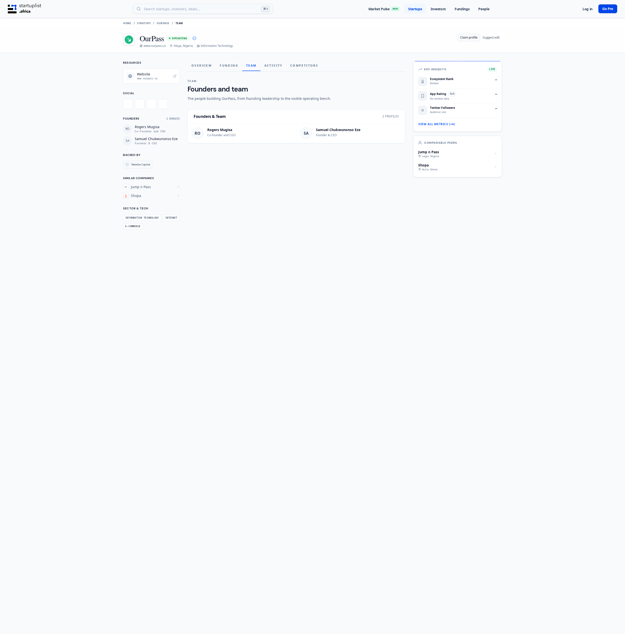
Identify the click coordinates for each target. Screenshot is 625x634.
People (483, 9)
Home (127, 23)
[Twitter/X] (128, 104)
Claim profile (469, 37)
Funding (229, 65)
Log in (588, 9)
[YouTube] (163, 104)
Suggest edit (491, 37)
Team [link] (179, 23)
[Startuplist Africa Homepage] (24, 9)
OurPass (163, 23)
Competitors (304, 65)
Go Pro (607, 8)
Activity (273, 65)
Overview (201, 65)
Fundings (462, 9)
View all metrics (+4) (436, 124)
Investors (438, 9)
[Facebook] (140, 104)
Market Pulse (383, 9)
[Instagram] (151, 104)
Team (251, 65)
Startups (415, 9)
